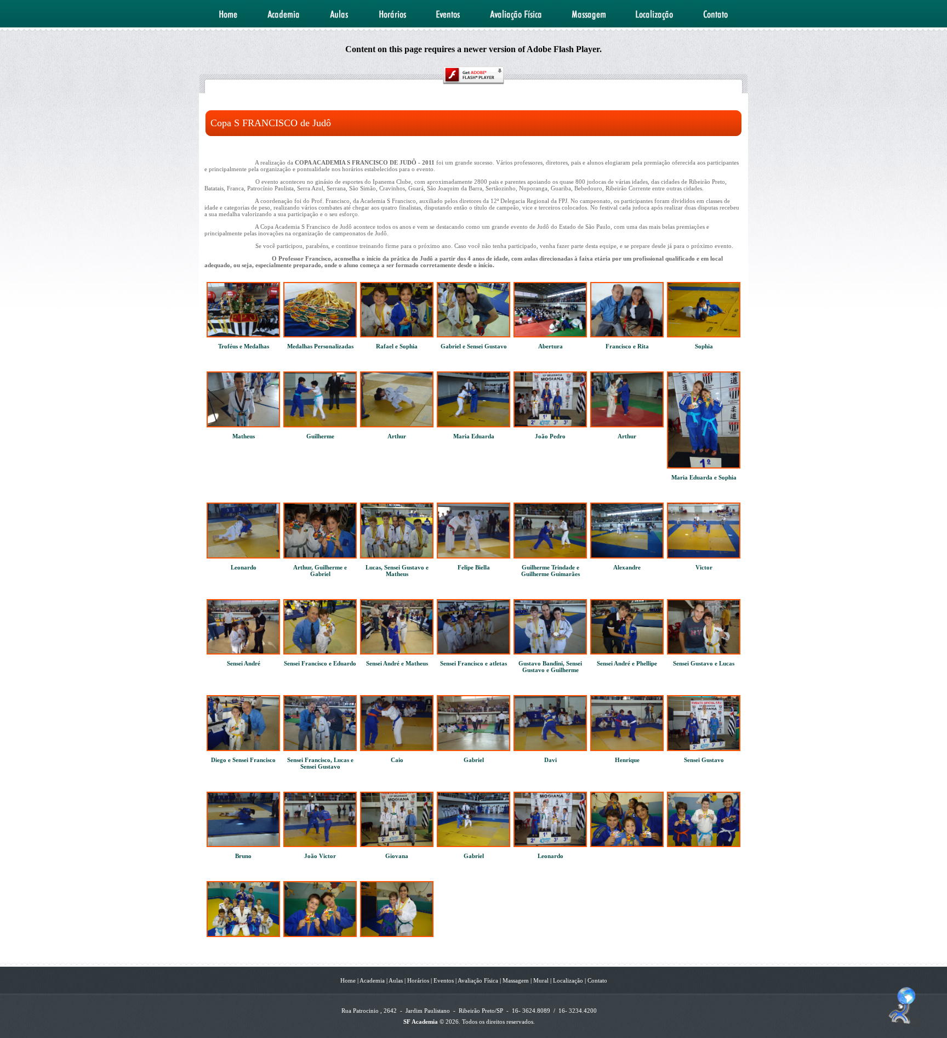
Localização (568, 980)
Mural (540, 980)
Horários (418, 980)
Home (348, 980)
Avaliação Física (477, 980)
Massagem (515, 980)
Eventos (443, 980)
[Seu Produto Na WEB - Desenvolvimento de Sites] (904, 1022)
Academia (371, 980)
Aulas (395, 980)
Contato (597, 980)
